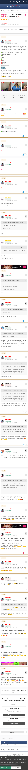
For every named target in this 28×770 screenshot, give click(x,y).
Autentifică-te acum (14, 723)
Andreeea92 (17, 247)
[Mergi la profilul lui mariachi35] (2, 198)
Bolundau (16, 363)
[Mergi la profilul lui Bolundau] (2, 327)
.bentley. (7, 449)
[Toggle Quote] (3, 222)
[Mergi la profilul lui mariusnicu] (2, 384)
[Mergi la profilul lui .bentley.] (2, 451)
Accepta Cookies (6, 767)
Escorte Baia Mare (15, 24)
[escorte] (14, 267)
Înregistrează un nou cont (14, 715)
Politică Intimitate (13, 754)
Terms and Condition (11, 755)
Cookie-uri (19, 755)
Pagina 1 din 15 (14, 30)
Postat (11, 43)
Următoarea (21, 29)
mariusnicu (17, 426)
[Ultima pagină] (26, 30)
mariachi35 (16, 222)
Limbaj (7, 754)
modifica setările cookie (18, 761)
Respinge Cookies (16, 767)
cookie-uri (7, 759)
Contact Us (20, 754)
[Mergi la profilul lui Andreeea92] (2, 41)
